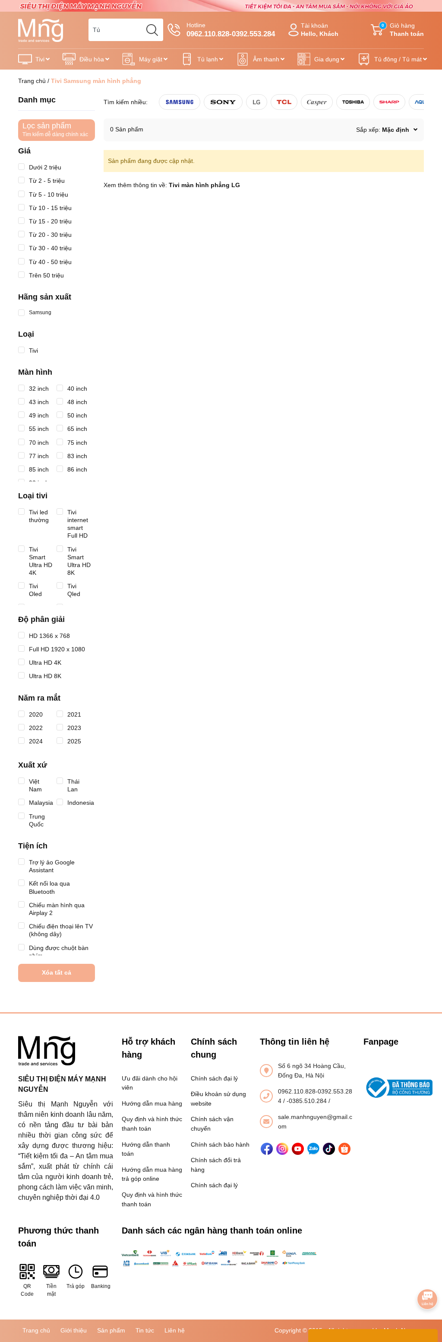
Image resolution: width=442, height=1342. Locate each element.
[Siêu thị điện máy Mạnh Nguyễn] (221, 5)
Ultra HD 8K (45, 676)
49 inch (39, 415)
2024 (36, 741)
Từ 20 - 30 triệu (50, 234)
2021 (74, 714)
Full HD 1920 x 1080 (57, 649)
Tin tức (145, 1330)
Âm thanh (266, 59)
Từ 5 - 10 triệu (48, 194)
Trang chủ (32, 80)
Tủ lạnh (207, 59)
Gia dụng (326, 59)
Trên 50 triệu (46, 275)
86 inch (77, 469)
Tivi (39, 59)
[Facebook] (267, 1149)
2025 (74, 741)
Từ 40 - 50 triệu (50, 261)
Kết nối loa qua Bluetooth (49, 887)
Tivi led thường (39, 516)
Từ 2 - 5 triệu (47, 180)
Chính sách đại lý (214, 1078)
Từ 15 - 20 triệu (50, 221)
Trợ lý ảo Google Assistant (52, 866)
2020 (36, 714)
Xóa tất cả (56, 972)
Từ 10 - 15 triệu (50, 207)
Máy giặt (150, 59)
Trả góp (75, 1286)
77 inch (39, 456)
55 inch (39, 428)
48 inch (77, 401)
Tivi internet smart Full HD (77, 524)
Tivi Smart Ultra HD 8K (79, 561)
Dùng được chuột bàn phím (58, 951)
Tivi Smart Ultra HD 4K (40, 561)
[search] (151, 29)
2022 (36, 727)
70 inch (39, 442)
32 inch (39, 388)
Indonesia (80, 802)
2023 (74, 727)
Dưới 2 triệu (45, 167)
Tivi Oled (35, 590)
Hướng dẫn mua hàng (152, 1103)
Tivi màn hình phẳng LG (204, 185)
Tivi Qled (73, 590)
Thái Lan (73, 785)
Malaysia (41, 802)
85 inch (39, 469)
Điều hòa (91, 59)
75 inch (77, 442)
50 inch (77, 415)
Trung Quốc (37, 820)
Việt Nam (35, 785)
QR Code (27, 1290)
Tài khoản (319, 29)
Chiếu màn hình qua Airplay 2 (57, 909)
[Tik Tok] (329, 1149)
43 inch (39, 401)
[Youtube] (298, 1149)
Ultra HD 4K (45, 662)
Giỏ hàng (403, 29)
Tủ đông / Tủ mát (398, 59)
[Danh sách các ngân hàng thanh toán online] (221, 1258)
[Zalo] (313, 1149)
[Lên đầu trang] (427, 1275)
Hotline (230, 30)
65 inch (77, 428)
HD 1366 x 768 (49, 635)
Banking (100, 1286)
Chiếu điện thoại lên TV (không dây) (61, 930)
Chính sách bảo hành (220, 1144)
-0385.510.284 (307, 1100)
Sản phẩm (111, 1330)
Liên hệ (174, 1330)
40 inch (77, 388)
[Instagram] (282, 1149)
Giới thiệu (73, 1330)
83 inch (77, 456)
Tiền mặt (51, 1290)
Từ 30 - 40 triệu (50, 248)
